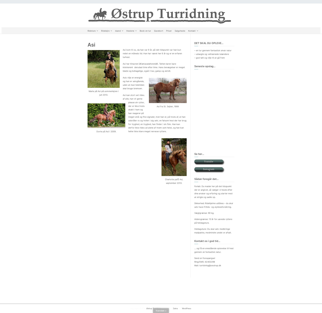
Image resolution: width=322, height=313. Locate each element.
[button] (97, 31)
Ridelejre (105, 31)
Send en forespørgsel (204, 258)
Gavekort (158, 31)
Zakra (175, 308)
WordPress (186, 308)
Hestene (130, 31)
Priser (169, 31)
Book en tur (145, 31)
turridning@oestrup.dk (210, 265)
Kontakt (192, 31)
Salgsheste (180, 31)
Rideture (92, 31)
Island (118, 31)
